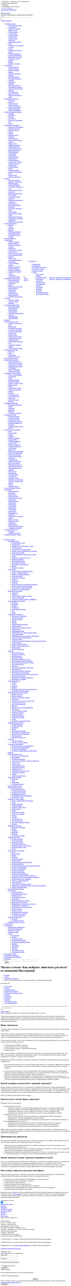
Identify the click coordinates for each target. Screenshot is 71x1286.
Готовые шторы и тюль (15, 426)
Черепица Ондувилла (15, 217)
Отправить (4, 1267)
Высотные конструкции (12, 493)
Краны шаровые (13, 243)
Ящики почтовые (13, 380)
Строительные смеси (15, 25)
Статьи (34, 272)
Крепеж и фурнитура (11, 529)
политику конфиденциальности (11, 1282)
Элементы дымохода (14, 345)
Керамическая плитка (11, 360)
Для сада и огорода (14, 390)
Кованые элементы (14, 54)
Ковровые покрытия (11, 403)
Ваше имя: (4, 1255)
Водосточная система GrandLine (22, 661)
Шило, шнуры (12, 385)
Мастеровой (17, 1194)
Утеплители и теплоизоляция (13, 34)
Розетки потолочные (14, 456)
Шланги (11, 257)
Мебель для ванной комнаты (21, 574)
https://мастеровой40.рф (22, 1245)
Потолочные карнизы (15, 421)
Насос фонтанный (14, 150)
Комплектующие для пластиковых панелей (15, 465)
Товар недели (26, 279)
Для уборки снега (14, 396)
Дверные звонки (13, 160)
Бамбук (10, 435)
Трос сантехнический (15, 255)
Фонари (10, 133)
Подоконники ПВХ (14, 42)
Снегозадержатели (14, 197)
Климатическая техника (12, 278)
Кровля (7, 178)
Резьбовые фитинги (14, 270)
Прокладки (11, 248)
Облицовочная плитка (15, 363)
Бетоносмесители (13, 491)
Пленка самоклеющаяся (15, 451)
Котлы (10, 285)
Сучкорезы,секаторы (14, 528)
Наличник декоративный (12, 459)
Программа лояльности (39, 267)
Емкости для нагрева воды (20, 756)
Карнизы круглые (14, 420)
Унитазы (11, 83)
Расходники (12, 499)
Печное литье (12, 335)
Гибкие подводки (13, 242)
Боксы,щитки (12, 175)
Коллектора (12, 262)
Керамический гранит (15, 366)
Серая (10, 227)
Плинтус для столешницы (12, 472)
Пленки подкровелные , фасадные (22, 667)
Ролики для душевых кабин (20, 589)
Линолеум (11, 100)
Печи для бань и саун (11, 321)
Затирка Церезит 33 (14, 361)
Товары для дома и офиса (13, 373)
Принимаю (4, 1284)
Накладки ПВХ (13, 475)
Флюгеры (11, 198)
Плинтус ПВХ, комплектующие (13, 104)
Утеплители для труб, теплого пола (15, 251)
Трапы (10, 273)
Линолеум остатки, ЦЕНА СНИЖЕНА (14, 109)
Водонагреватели (13, 280)
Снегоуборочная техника (13, 488)
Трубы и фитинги (14, 268)
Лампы (10, 132)
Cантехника (40, 274)
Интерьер (39, 289)
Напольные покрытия (11, 98)
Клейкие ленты (13, 496)
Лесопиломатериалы (14, 55)
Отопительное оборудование (40, 283)
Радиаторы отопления (15, 286)
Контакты (7, 959)
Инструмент (8, 489)
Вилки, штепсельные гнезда (21, 646)
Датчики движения (14, 177)
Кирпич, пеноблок (14, 64)
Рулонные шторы (13, 418)
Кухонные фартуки (14, 445)
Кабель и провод (13, 130)
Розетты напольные (14, 107)
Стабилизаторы (13, 167)
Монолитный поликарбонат (12, 310)
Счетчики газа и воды (15, 253)
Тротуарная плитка (11, 223)
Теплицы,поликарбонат (12, 305)
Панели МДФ (12, 440)
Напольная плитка (14, 371)
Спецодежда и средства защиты (22, 907)
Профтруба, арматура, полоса (21, 558)
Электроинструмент (42, 294)
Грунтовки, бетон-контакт (20, 564)
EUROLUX (12, 118)
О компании (33, 261)
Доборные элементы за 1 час (21, 659)
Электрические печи (14, 336)
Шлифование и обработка (13, 513)
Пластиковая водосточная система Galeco (15, 213)
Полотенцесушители (15, 78)
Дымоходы (11, 283)
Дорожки (11, 408)
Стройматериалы (10, 24)
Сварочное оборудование (12, 523)
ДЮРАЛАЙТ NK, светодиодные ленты (15, 147)
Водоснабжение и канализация (10, 239)
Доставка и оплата (52, 278)
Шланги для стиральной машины (14, 259)
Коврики (11, 411)
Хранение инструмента (15, 526)
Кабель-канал (12, 143)
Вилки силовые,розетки (13, 169)
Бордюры (11, 228)
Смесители (11, 82)
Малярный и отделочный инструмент (12, 509)
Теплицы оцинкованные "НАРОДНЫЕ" (13, 316)
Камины (7, 320)
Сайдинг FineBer (13, 300)
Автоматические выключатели (13, 157)
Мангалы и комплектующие (13, 399)
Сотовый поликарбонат (15, 313)
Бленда (10, 428)
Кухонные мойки (13, 77)
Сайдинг (7, 298)
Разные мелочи (13, 138)
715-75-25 (6, 8)
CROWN (11, 113)
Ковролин (11, 410)
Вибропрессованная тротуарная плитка (14, 232)
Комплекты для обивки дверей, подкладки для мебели (15, 481)
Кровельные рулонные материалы (22, 677)
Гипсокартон (12, 27)
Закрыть (35, 1279)
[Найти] (1, 19)
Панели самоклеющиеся (13, 485)
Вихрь (10, 123)
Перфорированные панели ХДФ (14, 442)
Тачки (10, 378)
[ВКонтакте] (2, 1202)
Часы (10, 353)
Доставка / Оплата (38, 269)
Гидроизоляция (13, 32)
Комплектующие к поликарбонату (14, 307)
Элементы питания (14, 145)
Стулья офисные (13, 395)
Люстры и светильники (15, 127)
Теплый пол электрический (13, 292)
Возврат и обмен (37, 271)
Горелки (11, 393)
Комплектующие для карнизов (21, 845)
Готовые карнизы (13, 416)
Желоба (10, 230)
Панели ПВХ (12, 433)
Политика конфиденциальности (11, 1248)
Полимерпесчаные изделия (20, 691)
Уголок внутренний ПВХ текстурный (14, 462)
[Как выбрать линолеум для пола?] (1, 1010)
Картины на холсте (14, 356)
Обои (10, 431)
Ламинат (11, 102)
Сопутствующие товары (19, 711)
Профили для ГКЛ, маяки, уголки (14, 29)
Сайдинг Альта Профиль (13, 302)
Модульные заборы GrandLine (14, 206)
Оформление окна (10, 415)
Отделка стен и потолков (13, 430)
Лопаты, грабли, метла (15, 383)
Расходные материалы (15, 120)
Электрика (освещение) (12, 125)
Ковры (10, 406)
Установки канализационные (14, 275)
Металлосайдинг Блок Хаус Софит (15, 194)
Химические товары (14, 388)
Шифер (10, 62)
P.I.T (9, 122)
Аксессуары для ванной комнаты (13, 68)
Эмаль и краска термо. (15, 348)
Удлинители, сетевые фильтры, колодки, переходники (15, 163)
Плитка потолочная (14, 455)
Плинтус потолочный (15, 453)
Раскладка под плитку (15, 365)
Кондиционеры (13, 295)
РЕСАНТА (11, 115)
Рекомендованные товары (13, 534)
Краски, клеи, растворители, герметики (12, 38)
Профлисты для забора (15, 222)
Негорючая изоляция (15, 328)
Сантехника (8, 65)
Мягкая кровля (13, 183)
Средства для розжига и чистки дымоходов (15, 330)
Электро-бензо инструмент (13, 112)
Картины (11, 351)
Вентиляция (12, 326)
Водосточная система (11, 358)
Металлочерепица (14, 180)
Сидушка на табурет (14, 413)
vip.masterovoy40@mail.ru (9, 10)
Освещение (39, 287)
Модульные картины (11, 350)
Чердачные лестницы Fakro (20, 672)
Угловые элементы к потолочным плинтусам (14, 448)
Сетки (10, 49)
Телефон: (4, 1258)
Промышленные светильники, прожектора (13, 153)
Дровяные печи (13, 340)
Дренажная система (14, 272)
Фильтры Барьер (13, 381)
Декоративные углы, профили (21, 879)
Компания (4, 1207)
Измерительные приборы (13, 136)
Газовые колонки (13, 281)
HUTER (10, 117)
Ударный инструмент (15, 498)
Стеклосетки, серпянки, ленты (13, 477)
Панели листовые (14, 438)
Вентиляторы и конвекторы (13, 289)
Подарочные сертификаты (36, 265)
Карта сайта (4, 1216)
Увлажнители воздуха (15, 296)
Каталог (3, 1206)
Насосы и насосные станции (21, 697)
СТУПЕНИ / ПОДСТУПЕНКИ (14, 369)
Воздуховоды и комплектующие (13, 92)
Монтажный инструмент (12, 505)
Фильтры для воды (14, 267)
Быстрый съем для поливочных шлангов (15, 86)
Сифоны (11, 80)
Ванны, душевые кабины (20, 573)
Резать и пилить (13, 519)
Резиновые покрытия (15, 405)
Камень (10, 346)
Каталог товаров (6, 20)
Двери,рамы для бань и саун (21, 771)
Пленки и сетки (13, 521)
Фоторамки (12, 355)
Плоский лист (12, 203)
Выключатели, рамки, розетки (21, 627)
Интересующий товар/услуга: (10, 1262)
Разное (10, 386)
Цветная (11, 225)
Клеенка (11, 401)
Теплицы (39, 291)
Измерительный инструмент (13, 502)
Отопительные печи (14, 338)
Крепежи (11, 531)
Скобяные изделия (14, 533)
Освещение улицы (14, 128)
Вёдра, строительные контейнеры (15, 375)
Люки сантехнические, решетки (22, 586)
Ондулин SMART (14, 185)
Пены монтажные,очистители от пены (15, 45)
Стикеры (11, 436)
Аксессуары (12, 333)
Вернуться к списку (7, 1204)
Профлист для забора (15, 182)
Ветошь (10, 391)
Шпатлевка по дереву (15, 57)
